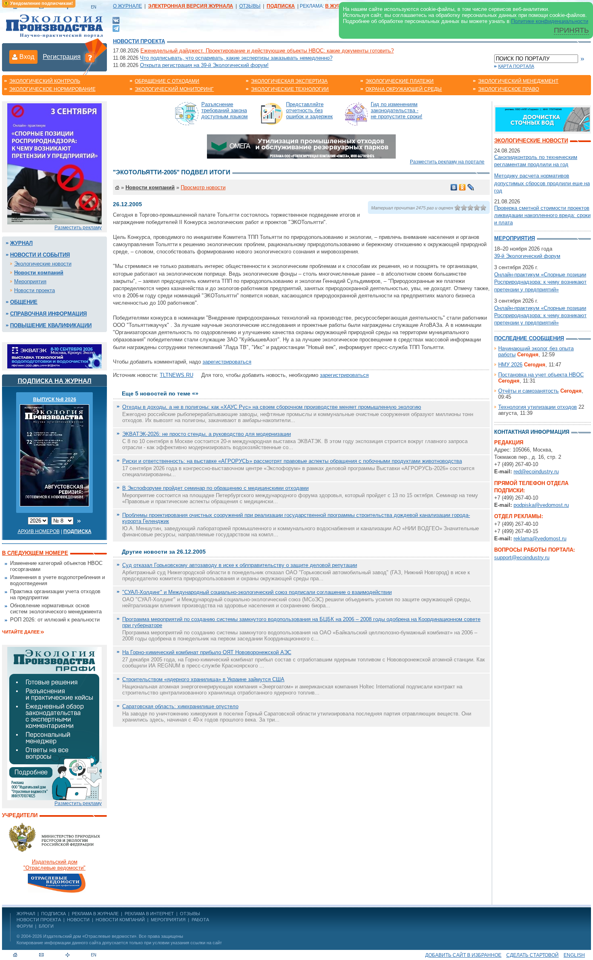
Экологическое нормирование (52, 89)
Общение (24, 302)
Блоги (46, 926)
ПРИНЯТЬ (571, 30)
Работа (200, 919)
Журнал (21, 243)
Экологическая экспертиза (289, 81)
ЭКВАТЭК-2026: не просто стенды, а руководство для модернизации (206, 434)
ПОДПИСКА (53, 913)
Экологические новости (42, 264)
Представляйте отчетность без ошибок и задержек (309, 110)
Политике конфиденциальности (549, 21)
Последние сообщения (529, 338)
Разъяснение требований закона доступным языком (224, 110)
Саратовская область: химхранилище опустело (180, 706)
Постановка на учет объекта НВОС (541, 375)
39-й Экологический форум (527, 256)
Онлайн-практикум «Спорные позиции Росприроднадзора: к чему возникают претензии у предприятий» (540, 282)
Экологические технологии (290, 89)
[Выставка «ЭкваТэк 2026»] (54, 356)
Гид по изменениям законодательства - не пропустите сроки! (396, 110)
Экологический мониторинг (174, 89)
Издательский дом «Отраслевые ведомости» (89, 936)
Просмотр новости (203, 187)
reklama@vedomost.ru (540, 538)
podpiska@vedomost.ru (541, 505)
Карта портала (516, 66)
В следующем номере (35, 553)
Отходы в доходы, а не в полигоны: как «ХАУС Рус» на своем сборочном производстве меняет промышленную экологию (271, 407)
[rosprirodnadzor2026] (54, 163)
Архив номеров (39, 531)
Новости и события (40, 255)
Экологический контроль (44, 81)
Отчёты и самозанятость (528, 391)
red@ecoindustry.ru (536, 471)
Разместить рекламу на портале (447, 162)
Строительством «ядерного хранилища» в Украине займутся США (203, 679)
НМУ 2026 (510, 365)
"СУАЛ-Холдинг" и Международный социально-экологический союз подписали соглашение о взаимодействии (257, 592)
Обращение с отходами (167, 81)
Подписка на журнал (55, 380)
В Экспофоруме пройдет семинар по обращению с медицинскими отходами (215, 488)
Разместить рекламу (78, 227)
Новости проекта (139, 41)
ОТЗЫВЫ (250, 6)
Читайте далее (21, 632)
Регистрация (62, 56)
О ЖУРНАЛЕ (127, 6)
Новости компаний (38, 273)
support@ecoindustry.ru (521, 557)
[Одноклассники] (462, 187)
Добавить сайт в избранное (463, 955)
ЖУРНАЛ (26, 913)
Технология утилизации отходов (537, 407)
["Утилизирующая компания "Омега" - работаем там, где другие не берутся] (301, 146)
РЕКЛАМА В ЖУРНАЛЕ (95, 913)
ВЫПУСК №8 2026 (54, 399)
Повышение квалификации (51, 325)
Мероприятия (30, 281)
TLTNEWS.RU (176, 375)
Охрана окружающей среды (403, 89)
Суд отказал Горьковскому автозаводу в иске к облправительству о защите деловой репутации (239, 565)
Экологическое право (508, 89)
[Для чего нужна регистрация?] (90, 57)
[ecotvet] (54, 723)
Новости (78, 919)
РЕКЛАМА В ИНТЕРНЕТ (149, 913)
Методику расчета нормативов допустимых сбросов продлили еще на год (542, 183)
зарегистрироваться (227, 362)
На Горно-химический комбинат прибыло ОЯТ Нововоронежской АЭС (206, 652)
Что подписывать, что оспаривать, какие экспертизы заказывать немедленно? (236, 58)
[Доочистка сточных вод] (542, 119)
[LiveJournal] (471, 187)
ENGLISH (574, 955)
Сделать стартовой (532, 955)
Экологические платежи (399, 81)
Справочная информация (48, 314)
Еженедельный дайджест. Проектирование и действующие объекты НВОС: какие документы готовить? (267, 51)
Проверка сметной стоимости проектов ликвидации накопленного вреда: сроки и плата (542, 215)
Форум (25, 926)
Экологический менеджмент (518, 81)
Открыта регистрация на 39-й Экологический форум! (204, 65)
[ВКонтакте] (116, 20)
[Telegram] (116, 28)
